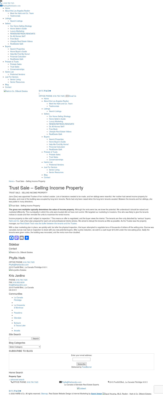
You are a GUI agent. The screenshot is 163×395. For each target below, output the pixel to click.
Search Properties (17, 49)
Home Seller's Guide (18, 28)
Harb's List (9, 71)
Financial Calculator (18, 56)
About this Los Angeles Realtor (17, 10)
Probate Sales (16, 64)
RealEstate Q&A (16, 43)
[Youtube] (50, 91)
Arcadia (17, 330)
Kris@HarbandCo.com (18, 285)
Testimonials (15, 16)
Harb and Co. (14, 221)
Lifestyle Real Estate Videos (21, 41)
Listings (8, 18)
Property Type (15, 376)
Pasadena (18, 312)
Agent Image (96, 393)
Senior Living (15, 79)
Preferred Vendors (17, 74)
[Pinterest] (45, 91)
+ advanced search (16, 379)
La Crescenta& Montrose (19, 306)
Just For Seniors (11, 77)
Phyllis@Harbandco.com (19, 264)
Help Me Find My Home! (20, 54)
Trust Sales (14, 66)
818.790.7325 (29, 262)
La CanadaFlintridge (18, 298)
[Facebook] (41, 91)
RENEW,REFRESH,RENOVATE (22, 33)
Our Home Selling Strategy (21, 26)
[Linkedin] (46, 91)
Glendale (17, 318)
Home (7, 8)
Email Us (72, 96)
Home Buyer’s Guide (18, 51)
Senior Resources (17, 82)
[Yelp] (40, 91)
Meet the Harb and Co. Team (22, 13)
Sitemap (44, 393)
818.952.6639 (18, 282)
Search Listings (16, 21)
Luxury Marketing (17, 31)
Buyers (8, 46)
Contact (8, 87)
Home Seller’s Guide (57, 119)
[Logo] (81, 388)
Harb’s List (48, 162)
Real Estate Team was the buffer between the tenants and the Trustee (48, 223)
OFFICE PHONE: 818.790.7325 (51, 96)
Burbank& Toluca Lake (19, 324)
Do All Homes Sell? (18, 36)
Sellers (8, 23)
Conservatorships (17, 69)
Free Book (14, 38)
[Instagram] (48, 91)
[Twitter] (43, 91)
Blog (7, 84)
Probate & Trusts (12, 61)
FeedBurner (87, 367)
